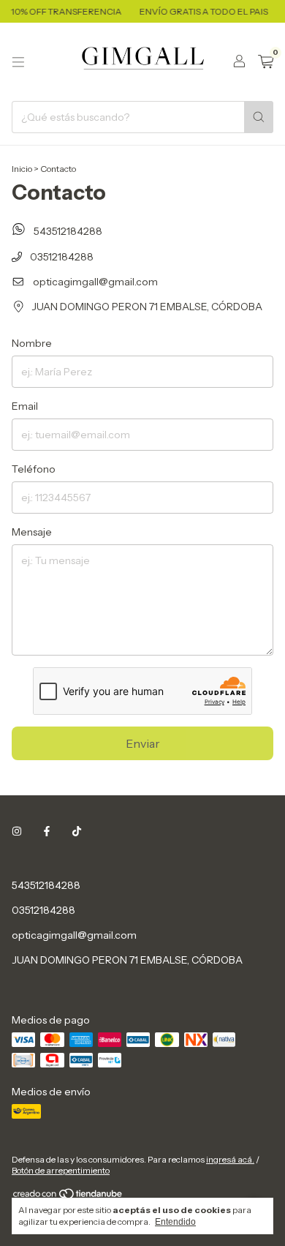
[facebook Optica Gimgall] (47, 831)
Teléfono (34, 469)
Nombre (32, 343)
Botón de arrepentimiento (61, 1170)
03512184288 (61, 256)
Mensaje (32, 531)
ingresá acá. (230, 1159)
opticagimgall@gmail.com (95, 281)
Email (25, 406)
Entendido (175, 1222)
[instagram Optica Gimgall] (17, 831)
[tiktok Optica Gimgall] (77, 831)
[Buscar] (258, 117)
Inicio (22, 168)
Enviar (143, 743)
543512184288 (66, 231)
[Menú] (18, 62)
